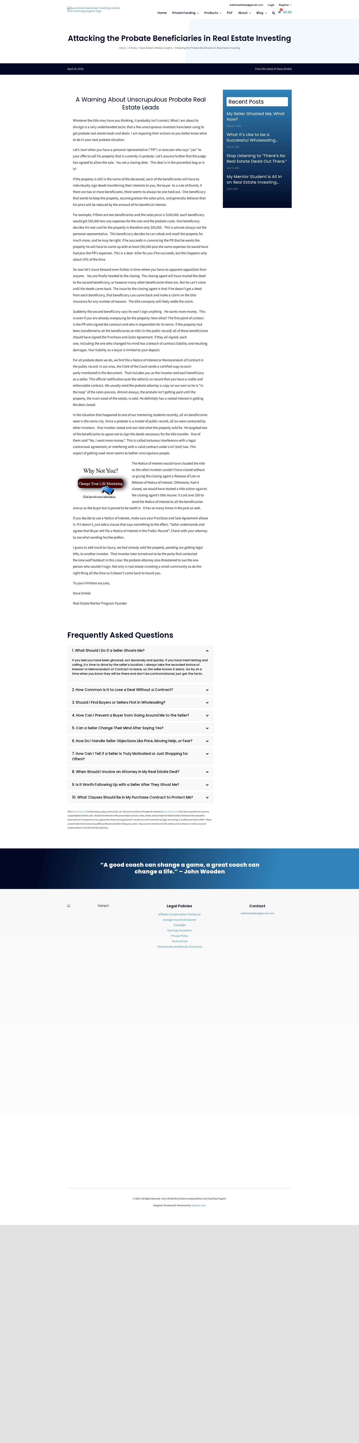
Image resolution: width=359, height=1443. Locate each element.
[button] (273, 13)
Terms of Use (179, 941)
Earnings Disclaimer (179, 930)
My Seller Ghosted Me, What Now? (256, 116)
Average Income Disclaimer (179, 920)
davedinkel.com (79, 811)
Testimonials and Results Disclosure (179, 947)
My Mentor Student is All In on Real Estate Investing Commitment (254, 179)
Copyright (180, 925)
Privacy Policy (179, 936)
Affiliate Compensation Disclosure (179, 914)
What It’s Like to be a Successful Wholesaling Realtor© (251, 137)
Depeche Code (198, 1205)
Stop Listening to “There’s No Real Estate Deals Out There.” (257, 158)
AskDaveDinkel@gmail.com (257, 913)
